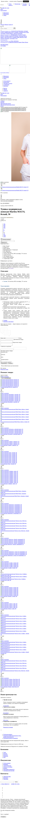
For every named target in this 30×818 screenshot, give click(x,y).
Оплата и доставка (7, 766)
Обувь (4, 15)
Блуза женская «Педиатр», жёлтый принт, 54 (11, 434)
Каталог (2, 4)
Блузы (16, 31)
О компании (6, 84)
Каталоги (5, 754)
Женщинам (6, 12)
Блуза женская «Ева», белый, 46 (8, 463)
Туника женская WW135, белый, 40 (9, 387)
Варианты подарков (8, 727)
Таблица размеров (6, 239)
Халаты (13, 31)
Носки (26, 42)
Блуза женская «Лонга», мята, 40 (8, 608)
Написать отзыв (4, 369)
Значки (20, 42)
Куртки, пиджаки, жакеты (7, 36)
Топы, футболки (14, 41)
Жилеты (22, 37)
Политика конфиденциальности (11, 735)
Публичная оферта (7, 734)
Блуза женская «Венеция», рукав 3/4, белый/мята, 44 (13, 555)
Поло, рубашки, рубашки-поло (18, 32)
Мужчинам (6, 14)
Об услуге (5, 720)
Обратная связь (7, 776)
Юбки (18, 37)
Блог (4, 757)
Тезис (4, 752)
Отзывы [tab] (5, 320)
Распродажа (17, 3)
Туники (7, 33)
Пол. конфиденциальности (12, 736)
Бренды (5, 88)
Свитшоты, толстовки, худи (10, 38)
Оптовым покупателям (8, 770)
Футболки (20, 33)
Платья (2, 38)
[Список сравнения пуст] (1, 21)
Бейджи (16, 42)
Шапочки (11, 42)
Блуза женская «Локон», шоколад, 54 (9, 445)
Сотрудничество (7, 765)
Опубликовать (4, 363)
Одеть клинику (7, 763)
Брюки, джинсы (13, 33)
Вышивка (5, 764)
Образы (5, 89)
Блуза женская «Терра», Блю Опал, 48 (10, 686)
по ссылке (11, 268)
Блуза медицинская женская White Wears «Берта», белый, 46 (15, 421)
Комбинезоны (14, 34)
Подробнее (6, 713)
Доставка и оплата (24, 4)
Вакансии (5, 756)
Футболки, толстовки (18, 36)
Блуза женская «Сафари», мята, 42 (9, 483)
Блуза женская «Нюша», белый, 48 (9, 596)
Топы (25, 37)
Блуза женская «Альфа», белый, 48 (9, 567)
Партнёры (5, 779)
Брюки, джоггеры (5, 37)
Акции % (5, 90)
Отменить (10, 363)
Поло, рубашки (13, 37)
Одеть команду (11, 4)
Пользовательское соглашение (10, 738)
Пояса (23, 42)
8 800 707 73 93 (5, 8)
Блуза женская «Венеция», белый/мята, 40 (11, 513)
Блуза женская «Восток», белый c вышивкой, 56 (12, 544)
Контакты (5, 86)
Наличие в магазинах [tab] (8, 321)
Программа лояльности (8, 769)
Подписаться (4, 242)
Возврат (5, 768)
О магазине (6, 705)
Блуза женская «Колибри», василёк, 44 (10, 402)
